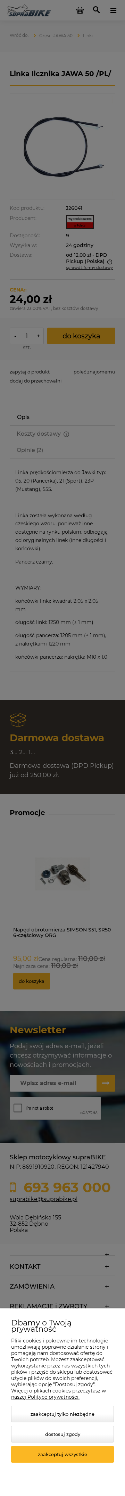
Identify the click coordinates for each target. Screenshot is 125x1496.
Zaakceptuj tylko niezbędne (62, 1414)
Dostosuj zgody (62, 1434)
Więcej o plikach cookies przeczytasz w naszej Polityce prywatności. (58, 1394)
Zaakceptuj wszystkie (62, 1454)
